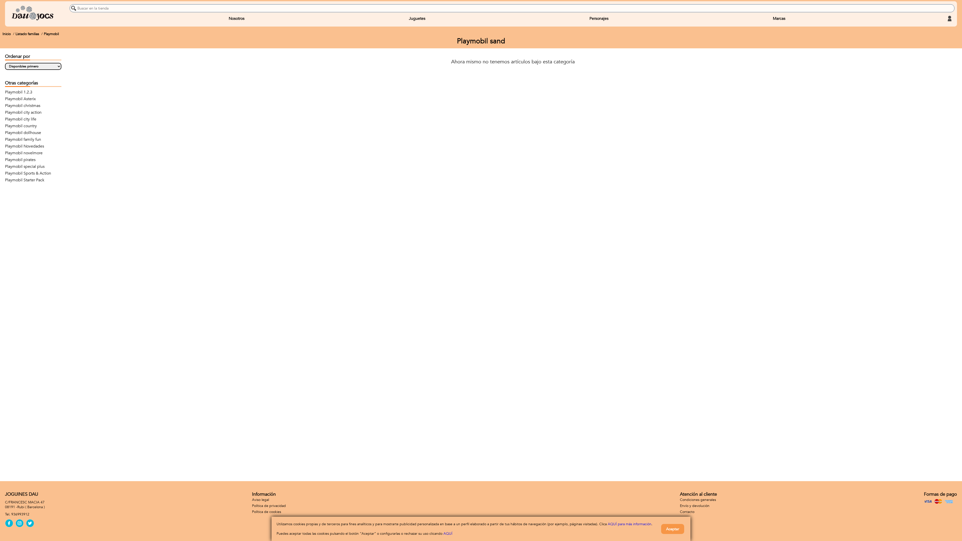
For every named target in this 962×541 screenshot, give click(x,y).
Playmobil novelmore (24, 153)
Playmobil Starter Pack (24, 180)
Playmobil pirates (20, 160)
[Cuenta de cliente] (949, 19)
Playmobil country (21, 126)
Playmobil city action (23, 112)
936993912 (20, 514)
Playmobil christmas (22, 105)
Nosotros (237, 18)
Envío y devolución (694, 505)
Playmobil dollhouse (23, 133)
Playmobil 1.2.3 (18, 92)
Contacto (687, 511)
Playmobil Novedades (24, 146)
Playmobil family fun (23, 139)
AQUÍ (447, 533)
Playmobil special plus (25, 166)
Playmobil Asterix (20, 99)
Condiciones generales (698, 499)
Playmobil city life (20, 119)
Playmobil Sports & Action (28, 173)
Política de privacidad (269, 505)
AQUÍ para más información (629, 524)
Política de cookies (266, 511)
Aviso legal (260, 499)
